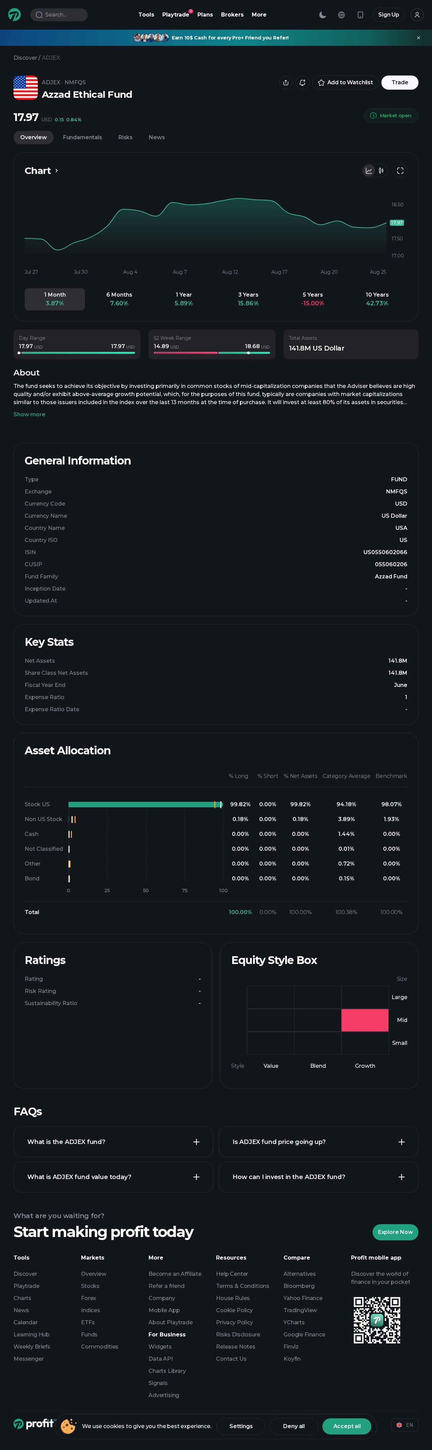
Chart (38, 170)
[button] (55, 299)
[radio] (369, 170)
